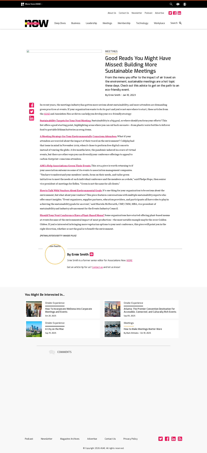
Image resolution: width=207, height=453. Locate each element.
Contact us (97, 267)
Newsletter (137, 13)
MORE (129, 260)
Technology (142, 23)
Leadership (91, 23)
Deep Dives (60, 23)
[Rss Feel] (180, 439)
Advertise (159, 13)
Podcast (148, 13)
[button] (31, 4)
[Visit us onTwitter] (170, 13)
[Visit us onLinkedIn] (179, 13)
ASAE (47, 114)
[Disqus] (103, 390)
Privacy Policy (130, 438)
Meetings (107, 23)
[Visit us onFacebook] (174, 13)
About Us (112, 13)
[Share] (31, 105)
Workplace (159, 23)
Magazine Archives (69, 438)
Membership (124, 23)
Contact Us (124, 13)
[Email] (91, 254)
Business (75, 23)
